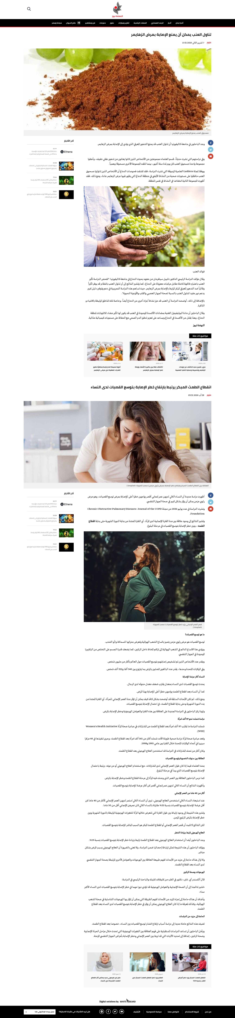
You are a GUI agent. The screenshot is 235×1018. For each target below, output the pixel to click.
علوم (112, 23)
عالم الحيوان (71, 23)
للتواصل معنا (173, 1012)
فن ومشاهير (90, 23)
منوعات (102, 23)
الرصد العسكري (157, 23)
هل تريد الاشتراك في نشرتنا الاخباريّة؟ (74, 1011)
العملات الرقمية (140, 23)
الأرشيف (136, 1012)
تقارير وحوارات (123, 23)
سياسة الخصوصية (154, 1012)
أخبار (169, 23)
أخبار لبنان (179, 23)
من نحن (208, 1012)
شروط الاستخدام (192, 1012)
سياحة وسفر (57, 23)
